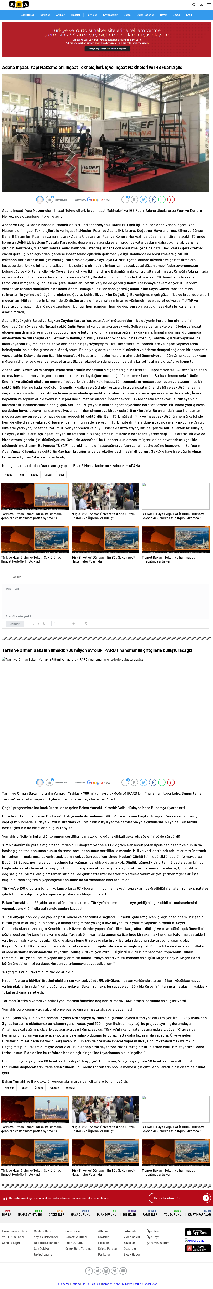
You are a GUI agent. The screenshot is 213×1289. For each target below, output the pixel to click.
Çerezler (107, 1283)
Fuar (21, 474)
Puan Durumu (106, 1213)
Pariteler (92, 14)
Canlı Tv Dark (42, 1231)
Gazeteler (56, 1213)
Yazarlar (129, 1243)
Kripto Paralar (199, 1213)
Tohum (24, 1087)
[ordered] (56, 623)
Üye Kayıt (153, 1237)
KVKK (117, 1283)
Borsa (127, 14)
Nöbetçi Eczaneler (46, 1243)
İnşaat (34, 474)
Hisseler (75, 14)
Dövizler (45, 14)
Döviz (163, 14)
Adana (8, 474)
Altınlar (60, 14)
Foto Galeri (131, 1231)
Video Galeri (132, 1237)
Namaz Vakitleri (30, 1213)
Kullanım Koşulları (132, 1283)
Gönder (15, 624)
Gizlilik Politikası (91, 1283)
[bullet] (62, 623)
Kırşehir (9, 1087)
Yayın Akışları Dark (46, 1237)
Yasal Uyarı (151, 1283)
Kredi (189, 14)
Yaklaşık (54, 1087)
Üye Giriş (153, 1231)
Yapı (61, 474)
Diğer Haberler (145, 14)
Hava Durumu (80, 1213)
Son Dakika (41, 1248)
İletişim (75, 1283)
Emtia (176, 14)
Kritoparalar (110, 14)
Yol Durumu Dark (13, 1237)
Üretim (39, 1087)
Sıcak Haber (132, 1254)
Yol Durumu (172, 1213)
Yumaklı (70, 1087)
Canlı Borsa (27, 14)
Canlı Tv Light (11, 1243)
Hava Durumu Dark (14, 1231)
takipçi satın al (43, 1254)
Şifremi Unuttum (158, 1243)
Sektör (48, 474)
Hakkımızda (63, 1283)
